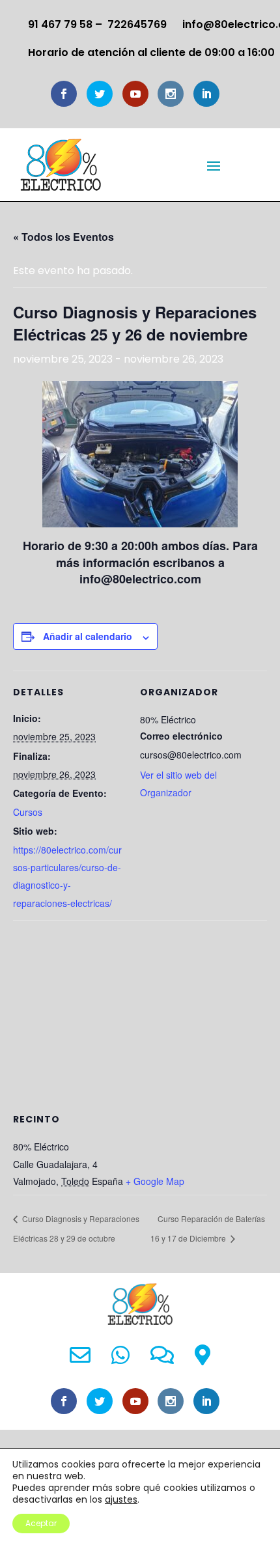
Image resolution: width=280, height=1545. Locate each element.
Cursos (27, 811)
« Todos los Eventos (63, 236)
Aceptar (41, 1523)
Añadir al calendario (87, 636)
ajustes (121, 1499)
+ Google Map (155, 1181)
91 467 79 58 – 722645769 (97, 24)
